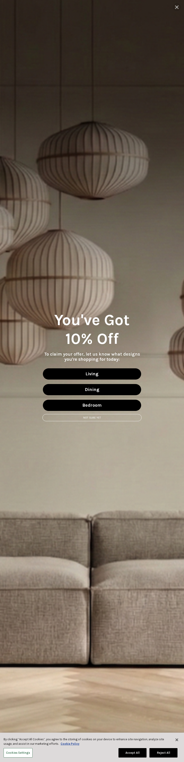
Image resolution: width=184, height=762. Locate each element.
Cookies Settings (18, 752)
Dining (92, 389)
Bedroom (92, 405)
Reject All (163, 752)
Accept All (132, 752)
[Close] (177, 740)
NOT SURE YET (92, 417)
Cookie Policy (70, 743)
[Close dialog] (176, 7)
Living (92, 373)
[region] (92, 747)
